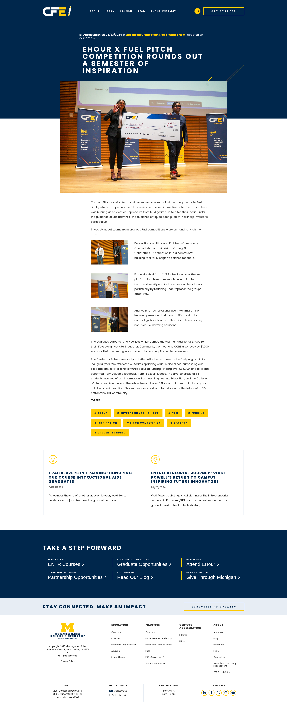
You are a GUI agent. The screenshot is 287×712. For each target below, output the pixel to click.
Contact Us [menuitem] (219, 657)
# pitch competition (144, 422)
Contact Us (120, 690)
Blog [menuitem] (215, 638)
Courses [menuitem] (115, 638)
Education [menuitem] (119, 625)
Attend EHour (200, 564)
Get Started (223, 11)
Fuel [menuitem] (147, 650)
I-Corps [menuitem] (183, 634)
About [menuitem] (218, 625)
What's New (176, 35)
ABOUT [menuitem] (95, 11)
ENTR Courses (64, 564)
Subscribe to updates (214, 606)
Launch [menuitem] (126, 11)
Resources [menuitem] (218, 644)
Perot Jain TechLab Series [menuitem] (158, 644)
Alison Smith (92, 35)
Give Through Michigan (211, 577)
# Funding (196, 413)
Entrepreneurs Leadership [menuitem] (158, 638)
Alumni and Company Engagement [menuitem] (224, 664)
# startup (178, 422)
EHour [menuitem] (182, 641)
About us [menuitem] (218, 632)
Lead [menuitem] (141, 11)
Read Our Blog (133, 577)
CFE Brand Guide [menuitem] (221, 672)
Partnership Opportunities (75, 577)
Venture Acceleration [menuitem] (190, 626)
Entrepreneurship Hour (142, 35)
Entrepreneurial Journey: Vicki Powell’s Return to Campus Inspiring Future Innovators (188, 477)
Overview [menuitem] (116, 632)
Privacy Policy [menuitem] (68, 661)
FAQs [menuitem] (216, 650)
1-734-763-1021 (118, 695)
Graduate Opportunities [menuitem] (123, 644)
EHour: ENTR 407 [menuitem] (163, 11)
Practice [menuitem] (152, 625)
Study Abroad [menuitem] (118, 657)
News (163, 35)
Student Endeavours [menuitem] (156, 663)
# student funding (110, 432)
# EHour (101, 413)
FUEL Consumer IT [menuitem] (154, 657)
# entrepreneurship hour (138, 413)
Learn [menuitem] (110, 11)
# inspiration (105, 422)
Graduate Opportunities (142, 564)
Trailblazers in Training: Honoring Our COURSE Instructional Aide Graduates (90, 477)
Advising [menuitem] (115, 650)
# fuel (173, 413)
